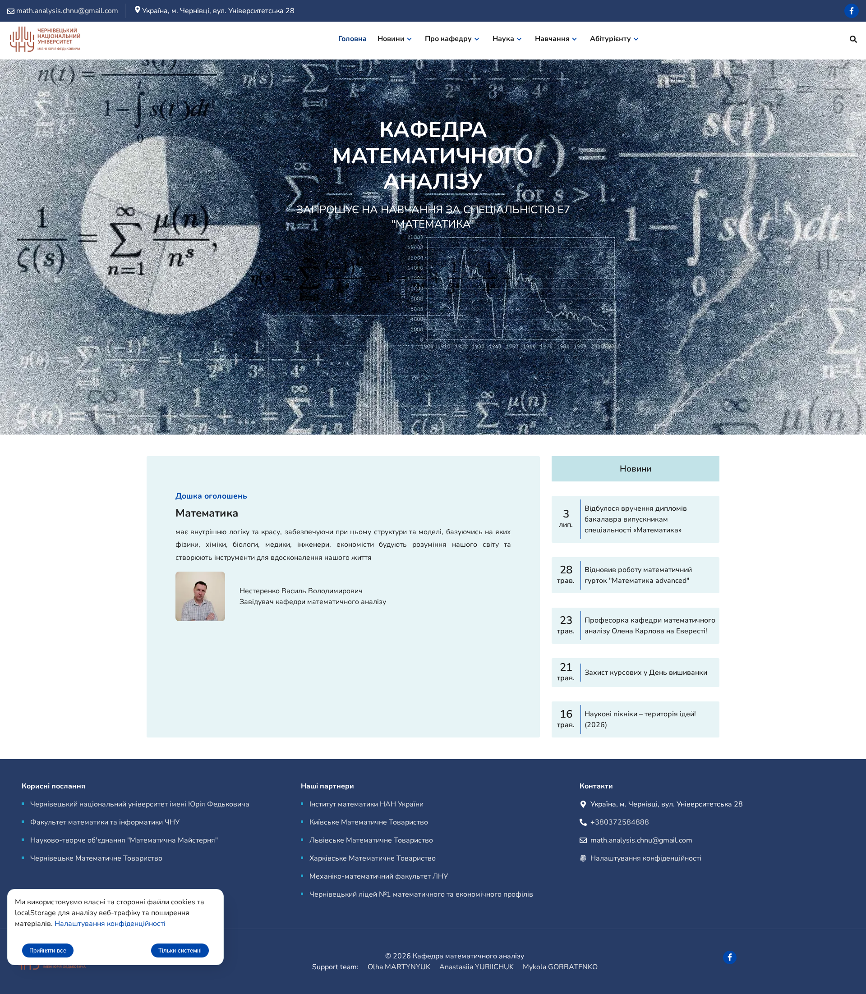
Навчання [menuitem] (552, 39)
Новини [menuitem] (391, 39)
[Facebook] (851, 11)
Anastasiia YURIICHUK (476, 967)
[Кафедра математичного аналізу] (44, 41)
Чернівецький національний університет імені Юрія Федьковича (139, 804)
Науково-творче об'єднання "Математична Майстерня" (124, 840)
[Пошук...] (853, 41)
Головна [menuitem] (352, 39)
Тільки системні (180, 950)
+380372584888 (619, 822)
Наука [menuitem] (503, 39)
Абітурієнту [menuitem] (610, 39)
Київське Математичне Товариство (368, 822)
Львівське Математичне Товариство (371, 840)
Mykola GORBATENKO (560, 967)
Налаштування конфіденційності (645, 858)
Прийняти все (47, 950)
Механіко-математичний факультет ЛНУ (378, 876)
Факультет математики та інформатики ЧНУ (105, 822)
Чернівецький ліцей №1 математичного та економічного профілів (421, 894)
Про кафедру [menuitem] (448, 39)
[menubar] (494, 40)
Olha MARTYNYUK (399, 967)
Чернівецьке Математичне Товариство (96, 858)
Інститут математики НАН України (366, 804)
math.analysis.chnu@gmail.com (641, 840)
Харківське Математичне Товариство (372, 858)
